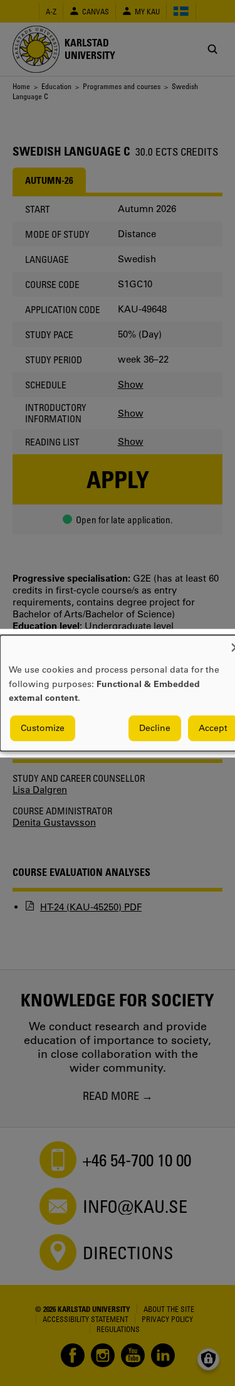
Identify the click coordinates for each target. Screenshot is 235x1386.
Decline (154, 727)
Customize (43, 727)
